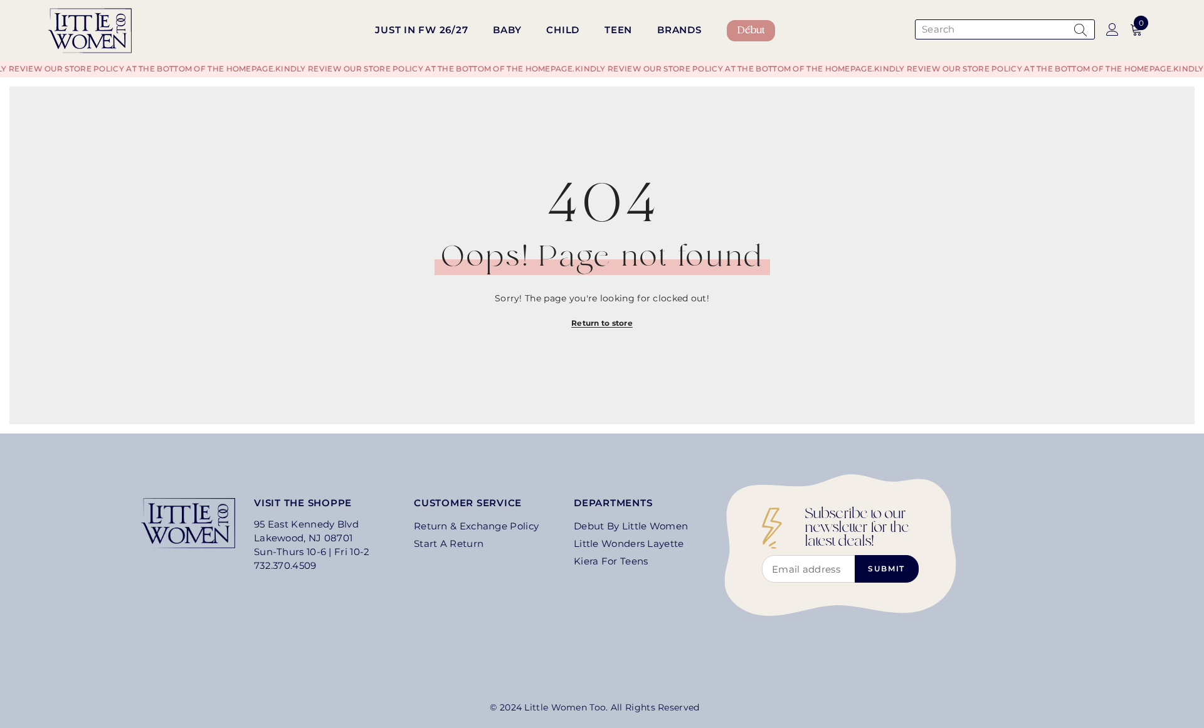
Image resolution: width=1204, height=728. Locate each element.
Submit (886, 568)
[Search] (1003, 29)
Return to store (602, 323)
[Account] (1112, 29)
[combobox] (992, 29)
